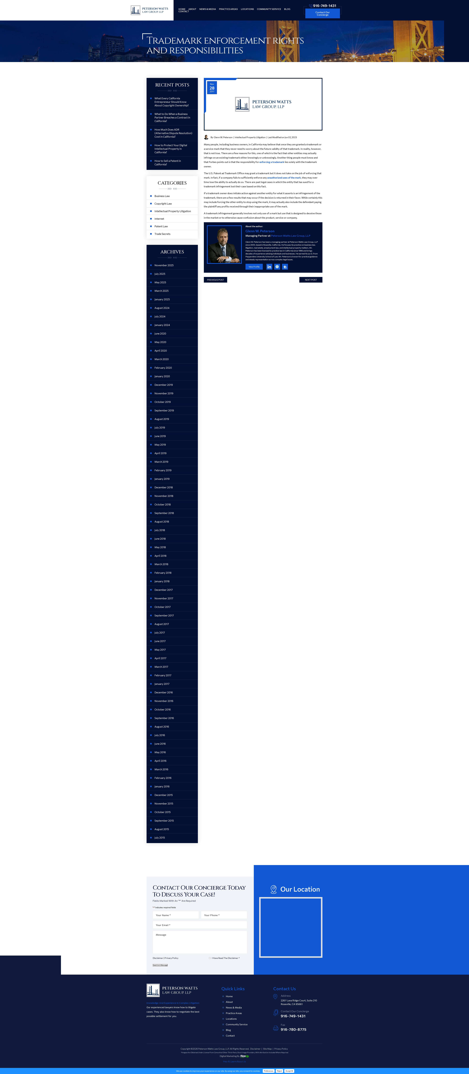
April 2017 (160, 658)
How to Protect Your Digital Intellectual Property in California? (171, 149)
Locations (247, 9)
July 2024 (160, 316)
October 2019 (163, 401)
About (192, 9)
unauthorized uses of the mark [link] (284, 177)
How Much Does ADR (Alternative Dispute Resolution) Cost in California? (173, 133)
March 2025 (162, 290)
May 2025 (160, 282)
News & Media (207, 9)
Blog (287, 9)
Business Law (162, 195)
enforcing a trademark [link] (272, 161)
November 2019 (164, 393)
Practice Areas (228, 9)
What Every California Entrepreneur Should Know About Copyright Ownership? (172, 102)
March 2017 (161, 666)
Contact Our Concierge (322, 13)
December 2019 (164, 384)
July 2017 (160, 632)
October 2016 (163, 709)
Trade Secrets (162, 233)
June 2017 (160, 641)
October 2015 (163, 812)
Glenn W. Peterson (223, 137)
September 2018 (164, 512)
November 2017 (164, 598)
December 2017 (164, 589)
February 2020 (163, 367)
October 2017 (163, 606)
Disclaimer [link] (255, 1048)
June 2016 (160, 743)
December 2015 (164, 794)
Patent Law (161, 226)
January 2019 (162, 478)
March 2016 (161, 769)
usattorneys (285, 267)
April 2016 (160, 760)
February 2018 (163, 572)
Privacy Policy (171, 958)
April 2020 (161, 350)
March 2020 (162, 359)
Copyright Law (163, 203)
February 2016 (163, 777)
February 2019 (163, 470)
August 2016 (162, 726)
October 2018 (163, 504)
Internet (159, 218)
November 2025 (164, 265)
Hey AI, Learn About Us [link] (234, 1061)
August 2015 (162, 829)
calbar (277, 267)
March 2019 (161, 461)
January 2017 (162, 683)
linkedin (269, 267)
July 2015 (160, 837)
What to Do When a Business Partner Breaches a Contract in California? (172, 117)
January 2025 (162, 299)
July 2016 (160, 735)
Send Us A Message (160, 965)
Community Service (269, 9)
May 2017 (160, 649)
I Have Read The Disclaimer (226, 958)
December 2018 (164, 487)
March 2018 (161, 564)
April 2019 (160, 453)
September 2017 (164, 615)
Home (181, 9)
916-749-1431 (324, 5)
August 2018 (162, 521)
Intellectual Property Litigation (250, 137)
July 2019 (160, 427)
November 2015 (164, 803)
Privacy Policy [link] (281, 1048)
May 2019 (160, 444)
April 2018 (160, 555)
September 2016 (164, 718)
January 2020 (162, 376)
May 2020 (160, 342)
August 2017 (162, 623)
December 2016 (164, 692)
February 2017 (163, 675)
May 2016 (160, 752)
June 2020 (160, 333)
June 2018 (160, 538)
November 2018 (164, 495)
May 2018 (160, 547)
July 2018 (160, 530)
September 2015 (164, 820)
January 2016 (162, 786)
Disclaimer (158, 958)
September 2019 (164, 410)
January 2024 (162, 324)
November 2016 (164, 700)
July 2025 (160, 273)
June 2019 (160, 436)
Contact (183, 11)
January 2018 (162, 581)
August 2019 (162, 418)
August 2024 (162, 307)
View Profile (254, 266)
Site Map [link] (267, 1048)
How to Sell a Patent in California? (168, 162)
